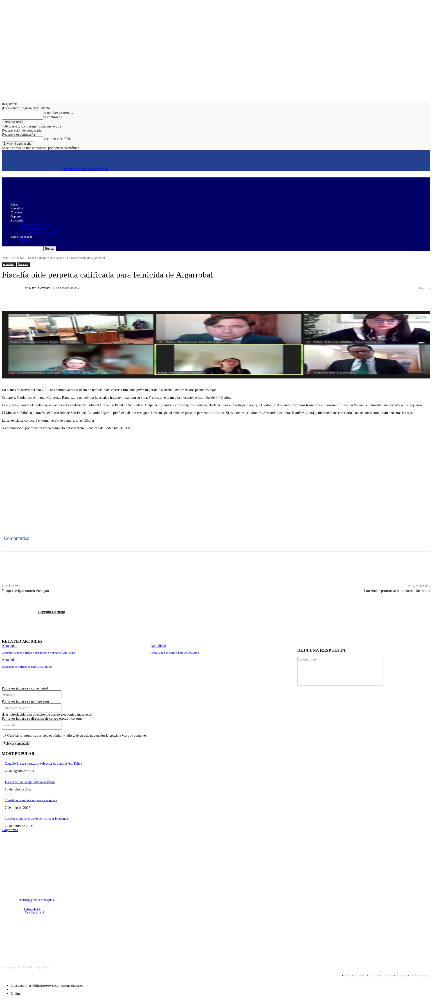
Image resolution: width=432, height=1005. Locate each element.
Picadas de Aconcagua (36, 224)
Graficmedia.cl (34, 912)
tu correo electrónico (57, 139)
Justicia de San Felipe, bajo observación (175, 652)
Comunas (16, 212)
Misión (25, 240)
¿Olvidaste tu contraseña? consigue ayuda (31, 126)
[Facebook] (43, 299)
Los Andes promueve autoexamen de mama (397, 591)
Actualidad (17, 208)
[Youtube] (52, 936)
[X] (59, 299)
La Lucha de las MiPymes (38, 232)
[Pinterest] (75, 299)
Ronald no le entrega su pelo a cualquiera (27, 666)
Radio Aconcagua (21, 236)
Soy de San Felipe (33, 228)
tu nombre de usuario (58, 112)
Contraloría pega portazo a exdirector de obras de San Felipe (38, 652)
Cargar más (10, 830)
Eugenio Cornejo (39, 287)
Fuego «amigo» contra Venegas (25, 591)
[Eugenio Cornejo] (13, 287)
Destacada (23, 264)
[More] (108, 299)
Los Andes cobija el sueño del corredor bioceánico (37, 818)
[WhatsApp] (91, 299)
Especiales (17, 220)
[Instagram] (17, 936)
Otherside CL (32, 909)
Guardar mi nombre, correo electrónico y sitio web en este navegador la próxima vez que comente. (77, 735)
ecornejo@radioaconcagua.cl (37, 900)
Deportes (16, 216)
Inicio (14, 204)
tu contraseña (52, 117)
